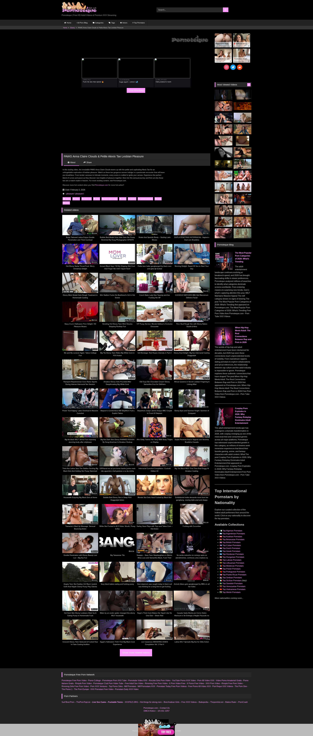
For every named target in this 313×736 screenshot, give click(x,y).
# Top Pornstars (139, 23)
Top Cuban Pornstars (232, 545)
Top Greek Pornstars (231, 551)
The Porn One (241, 686)
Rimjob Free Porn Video (232, 683)
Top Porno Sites (116, 686)
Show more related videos (136, 652)
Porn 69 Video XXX (205, 680)
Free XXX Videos (189, 702)
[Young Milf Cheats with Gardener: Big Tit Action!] (242, 164)
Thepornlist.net (216, 702)
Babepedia (203, 702)
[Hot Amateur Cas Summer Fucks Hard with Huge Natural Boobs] (223, 187)
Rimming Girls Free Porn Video (75, 686)
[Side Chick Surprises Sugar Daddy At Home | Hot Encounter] (242, 118)
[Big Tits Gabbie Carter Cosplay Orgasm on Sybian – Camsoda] (242, 199)
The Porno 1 (67, 689)
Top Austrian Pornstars (232, 537)
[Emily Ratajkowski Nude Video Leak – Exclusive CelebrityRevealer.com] (242, 95)
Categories (99, 23)
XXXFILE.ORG (131, 702)
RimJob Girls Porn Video (159, 680)
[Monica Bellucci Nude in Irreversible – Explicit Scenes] (242, 106)
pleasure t (79, 194)
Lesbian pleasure (146, 199)
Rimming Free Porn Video (156, 683)
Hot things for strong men (151, 702)
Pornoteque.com (101, 185)
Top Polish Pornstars (231, 569)
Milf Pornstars (130, 686)
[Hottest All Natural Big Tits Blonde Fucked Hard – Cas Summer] (223, 141)
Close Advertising (136, 90)
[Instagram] (226, 67)
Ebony (72, 28)
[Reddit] (239, 67)
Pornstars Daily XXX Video (127, 689)
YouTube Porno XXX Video (184, 680)
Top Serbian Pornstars (232, 578)
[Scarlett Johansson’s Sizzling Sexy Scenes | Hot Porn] (223, 95)
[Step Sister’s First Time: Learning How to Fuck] (223, 129)
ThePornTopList (83, 702)
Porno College (94, 680)
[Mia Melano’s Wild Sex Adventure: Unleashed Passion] (223, 176)
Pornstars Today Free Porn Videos (172, 686)
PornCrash (243, 702)
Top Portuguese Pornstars (234, 572)
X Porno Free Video (195, 683)
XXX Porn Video (213, 683)
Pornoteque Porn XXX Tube (114, 680)
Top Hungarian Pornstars (233, 557)
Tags (113, 23)
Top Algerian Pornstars (232, 531)
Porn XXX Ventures (98, 686)
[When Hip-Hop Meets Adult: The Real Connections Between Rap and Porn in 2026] (224, 344)
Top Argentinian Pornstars (234, 534)
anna (97, 199)
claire (124, 199)
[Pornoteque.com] (79, 8)
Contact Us (165, 708)
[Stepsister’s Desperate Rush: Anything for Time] (223, 199)
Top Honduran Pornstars (233, 554)
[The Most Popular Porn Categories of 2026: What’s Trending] (224, 270)
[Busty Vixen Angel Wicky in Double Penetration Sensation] (242, 222)
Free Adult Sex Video (134, 683)
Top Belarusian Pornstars (233, 539)
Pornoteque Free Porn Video (74, 680)
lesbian (132, 199)
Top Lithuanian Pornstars (233, 563)
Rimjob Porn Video (83, 683)
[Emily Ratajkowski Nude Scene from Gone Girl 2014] (223, 164)
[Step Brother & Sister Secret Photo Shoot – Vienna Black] (223, 233)
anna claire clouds (110, 199)
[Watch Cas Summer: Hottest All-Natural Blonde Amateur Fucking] (242, 210)
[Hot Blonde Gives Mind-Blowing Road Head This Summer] (223, 118)
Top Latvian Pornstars (232, 560)
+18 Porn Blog (82, 23)
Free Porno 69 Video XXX (199, 686)
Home (69, 23)
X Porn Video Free (177, 683)
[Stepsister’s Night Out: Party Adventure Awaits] (223, 106)
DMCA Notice (150, 711)
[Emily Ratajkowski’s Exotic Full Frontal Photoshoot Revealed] (223, 152)
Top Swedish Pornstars (233, 583)
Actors (124, 23)
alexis (77, 199)
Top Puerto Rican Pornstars (234, 575)
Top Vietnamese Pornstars (234, 589)
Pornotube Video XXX (137, 680)
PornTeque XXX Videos (222, 686)
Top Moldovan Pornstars (233, 566)
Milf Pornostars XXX (146, 686)
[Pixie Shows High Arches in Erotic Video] (223, 222)
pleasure (70, 194)
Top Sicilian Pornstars (232, 580)
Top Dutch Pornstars (231, 548)
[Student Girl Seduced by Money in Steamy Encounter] (242, 152)
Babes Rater (230, 702)
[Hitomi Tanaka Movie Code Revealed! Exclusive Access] (223, 210)
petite (67, 203)
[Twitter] (233, 67)
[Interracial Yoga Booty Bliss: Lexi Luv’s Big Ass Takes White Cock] (242, 176)
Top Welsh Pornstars (231, 592)
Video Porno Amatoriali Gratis (229, 680)
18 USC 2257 (163, 711)
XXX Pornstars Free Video (101, 689)
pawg (159, 199)
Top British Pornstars (231, 542)
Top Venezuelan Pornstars (234, 586)
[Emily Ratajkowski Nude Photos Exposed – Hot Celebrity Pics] (242, 141)
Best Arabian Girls (171, 702)
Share (89, 162)
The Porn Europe (81, 689)
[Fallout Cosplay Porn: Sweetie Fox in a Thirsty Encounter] (242, 129)
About (72, 162)
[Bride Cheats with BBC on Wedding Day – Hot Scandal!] (242, 233)
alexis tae (87, 199)
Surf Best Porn (68, 702)
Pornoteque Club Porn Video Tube (108, 683)
